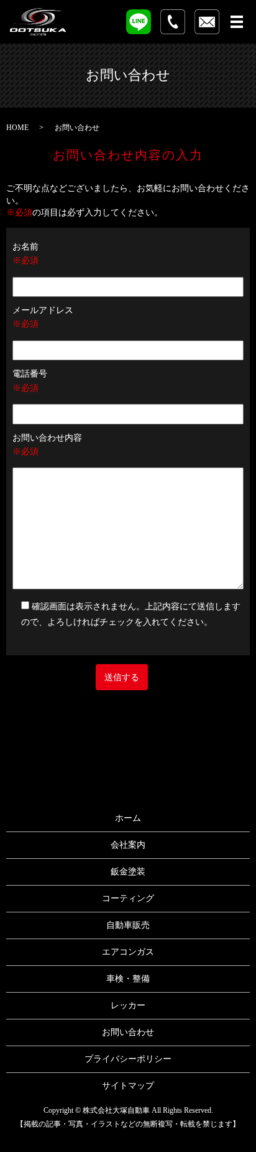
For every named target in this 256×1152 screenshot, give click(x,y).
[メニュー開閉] (237, 22)
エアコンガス (128, 952)
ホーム (128, 818)
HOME (17, 127)
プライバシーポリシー (128, 1059)
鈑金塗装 (128, 871)
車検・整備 (128, 978)
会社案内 (128, 845)
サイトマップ (128, 1085)
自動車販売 (128, 925)
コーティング (128, 898)
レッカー (128, 1005)
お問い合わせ (128, 1032)
